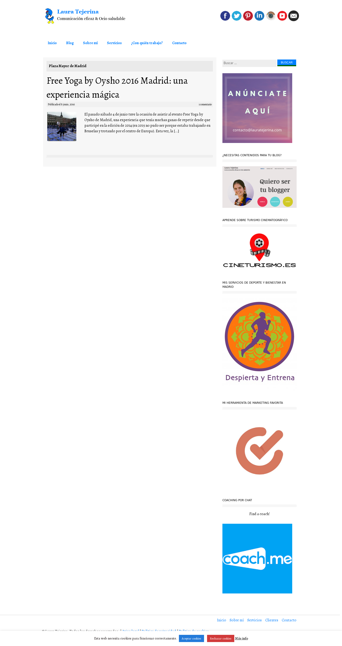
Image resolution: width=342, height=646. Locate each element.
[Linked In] (259, 20)
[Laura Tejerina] (94, 16)
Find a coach (259, 514)
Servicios (114, 43)
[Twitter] (236, 20)
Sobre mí (90, 43)
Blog (70, 43)
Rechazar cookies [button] (220, 638)
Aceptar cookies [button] (191, 638)
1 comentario (205, 104)
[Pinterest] (248, 20)
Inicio (52, 43)
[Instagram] (270, 20)
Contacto (179, 43)
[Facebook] (225, 20)
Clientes (271, 620)
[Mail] (293, 20)
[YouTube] (282, 20)
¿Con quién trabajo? (147, 43)
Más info (241, 638)
